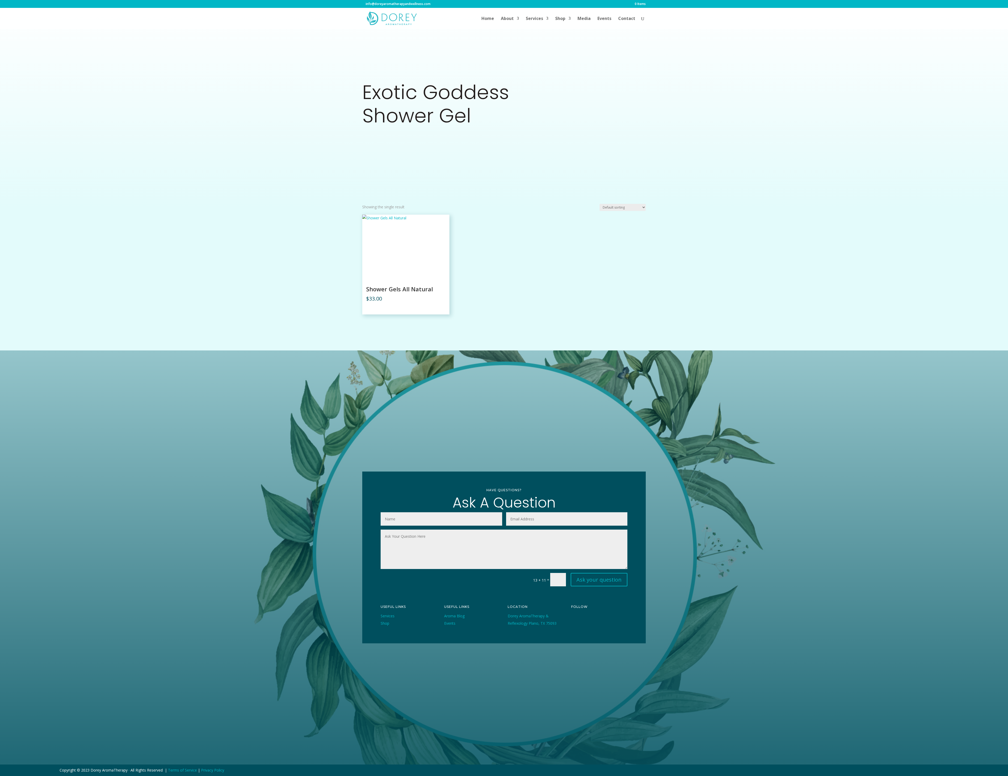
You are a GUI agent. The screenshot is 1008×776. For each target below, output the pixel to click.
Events (604, 19)
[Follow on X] (587, 620)
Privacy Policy (212, 770)
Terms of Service (182, 770)
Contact (626, 19)
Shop (560, 19)
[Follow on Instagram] (599, 620)
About (507, 19)
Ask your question (599, 579)
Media (584, 19)
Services (534, 19)
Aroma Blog (454, 615)
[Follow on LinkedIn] (575, 628)
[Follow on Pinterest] (611, 620)
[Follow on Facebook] (575, 620)
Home (487, 19)
